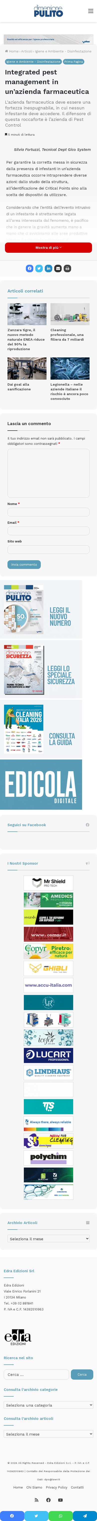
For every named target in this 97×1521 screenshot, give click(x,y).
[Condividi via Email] (58, 268)
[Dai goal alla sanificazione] (27, 368)
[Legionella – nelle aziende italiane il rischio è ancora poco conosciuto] (70, 368)
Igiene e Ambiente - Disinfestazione (63, 51)
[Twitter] (39, 268)
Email (13, 522)
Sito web (14, 541)
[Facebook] (29, 268)
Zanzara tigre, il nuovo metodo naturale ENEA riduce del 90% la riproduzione (26, 339)
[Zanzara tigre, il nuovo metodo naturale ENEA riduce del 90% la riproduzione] (27, 314)
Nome (13, 504)
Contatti (77, 1487)
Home (13, 51)
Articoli (26, 51)
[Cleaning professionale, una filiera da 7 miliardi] (70, 314)
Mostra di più (47, 248)
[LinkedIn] (48, 268)
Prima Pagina (73, 61)
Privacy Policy (56, 1487)
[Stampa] (67, 268)
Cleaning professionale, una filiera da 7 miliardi (67, 334)
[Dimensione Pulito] (48, 10)
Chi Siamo (34, 1487)
